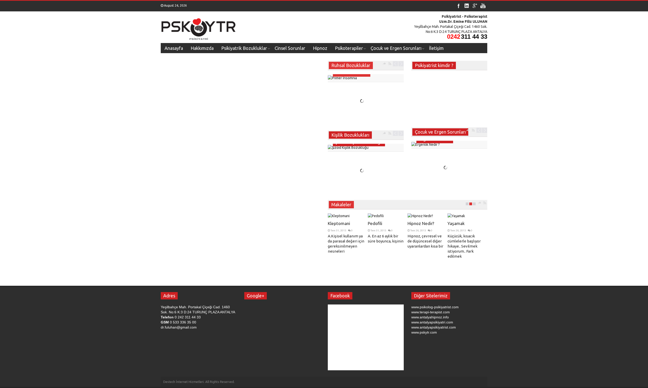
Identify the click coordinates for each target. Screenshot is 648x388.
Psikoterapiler (349, 48)
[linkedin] (467, 6)
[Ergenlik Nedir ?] (449, 144)
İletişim (436, 48)
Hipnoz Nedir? (421, 223)
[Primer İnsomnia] (366, 77)
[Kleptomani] (347, 215)
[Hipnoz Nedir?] (427, 215)
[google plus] (475, 6)
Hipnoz (320, 48)
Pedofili (375, 223)
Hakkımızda (202, 48)
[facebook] (458, 6)
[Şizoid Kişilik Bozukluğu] (366, 147)
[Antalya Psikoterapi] (199, 27)
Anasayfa (174, 48)
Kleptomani (339, 223)
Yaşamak (456, 223)
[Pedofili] (387, 215)
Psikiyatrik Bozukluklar (244, 48)
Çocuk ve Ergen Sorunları (396, 48)
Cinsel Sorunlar (290, 48)
